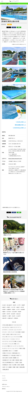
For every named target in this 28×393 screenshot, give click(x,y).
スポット (13, 339)
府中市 (22, 307)
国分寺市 (4, 318)
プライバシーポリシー (6, 386)
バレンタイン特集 (12, 343)
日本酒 (10, 357)
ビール (12, 346)
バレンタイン (5, 343)
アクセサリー (5, 329)
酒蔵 (14, 367)
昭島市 (13, 309)
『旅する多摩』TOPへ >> (20, 125)
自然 (4, 367)
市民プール (19, 355)
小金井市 (18, 316)
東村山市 (18, 313)
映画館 (14, 357)
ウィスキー (5, 332)
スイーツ (9, 339)
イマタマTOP (3, 3)
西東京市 (4, 316)
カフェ (19, 334)
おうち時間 (18, 332)
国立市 (14, 305)
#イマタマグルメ (6, 327)
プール (16, 346)
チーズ (18, 339)
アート (19, 327)
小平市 (19, 305)
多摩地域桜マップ (6, 355)
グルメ (4, 339)
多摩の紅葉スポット (16, 353)
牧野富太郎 (5, 364)
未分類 (4, 305)
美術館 (22, 364)
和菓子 (16, 350)
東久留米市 (9, 305)
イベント (3, 375)
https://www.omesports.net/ (15, 158)
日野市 (4, 313)
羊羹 (19, 364)
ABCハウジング (14, 327)
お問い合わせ (4, 384)
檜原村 (4, 311)
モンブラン (21, 346)
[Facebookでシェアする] (14, 27)
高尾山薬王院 (6, 369)
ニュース (3, 378)
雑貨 (17, 367)
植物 (13, 360)
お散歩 (23, 332)
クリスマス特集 (19, 336)
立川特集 (14, 364)
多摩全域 (16, 318)
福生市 (18, 307)
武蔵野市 (9, 309)
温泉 (21, 362)
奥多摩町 (23, 309)
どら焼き (19, 341)
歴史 (21, 360)
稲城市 (23, 305)
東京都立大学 (6, 360)
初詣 (24, 348)
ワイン (17, 348)
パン (18, 343)
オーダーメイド (12, 332)
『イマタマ (15, 128)
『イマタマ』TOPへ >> (21, 122)
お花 (4, 334)
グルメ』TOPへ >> (21, 128)
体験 (21, 348)
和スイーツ (11, 350)
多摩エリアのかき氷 (7, 353)
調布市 (4, 307)
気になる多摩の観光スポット (8, 362)
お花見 (7, 334)
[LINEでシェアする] (19, 27)
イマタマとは (4, 380)
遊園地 (10, 367)
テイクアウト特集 (13, 341)
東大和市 (13, 313)
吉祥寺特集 (5, 350)
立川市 (18, 309)
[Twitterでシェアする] (9, 27)
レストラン (5, 348)
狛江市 (13, 316)
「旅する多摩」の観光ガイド (8, 325)
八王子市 (13, 307)
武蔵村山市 (10, 318)
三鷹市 (9, 316)
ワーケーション (11, 348)
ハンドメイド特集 (6, 346)
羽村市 (8, 313)
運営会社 (3, 388)
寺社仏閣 (13, 355)
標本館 (17, 360)
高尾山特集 (22, 367)
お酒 (11, 334)
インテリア (20, 329)
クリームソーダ (12, 336)
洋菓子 (17, 362)
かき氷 (15, 334)
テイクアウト (5, 341)
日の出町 (9, 311)
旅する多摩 (5, 357)
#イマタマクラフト (18, 325)
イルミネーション (13, 329)
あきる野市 (14, 311)
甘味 (10, 364)
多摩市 (8, 307)
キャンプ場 (5, 336)
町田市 (19, 311)
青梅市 (7, 3)
